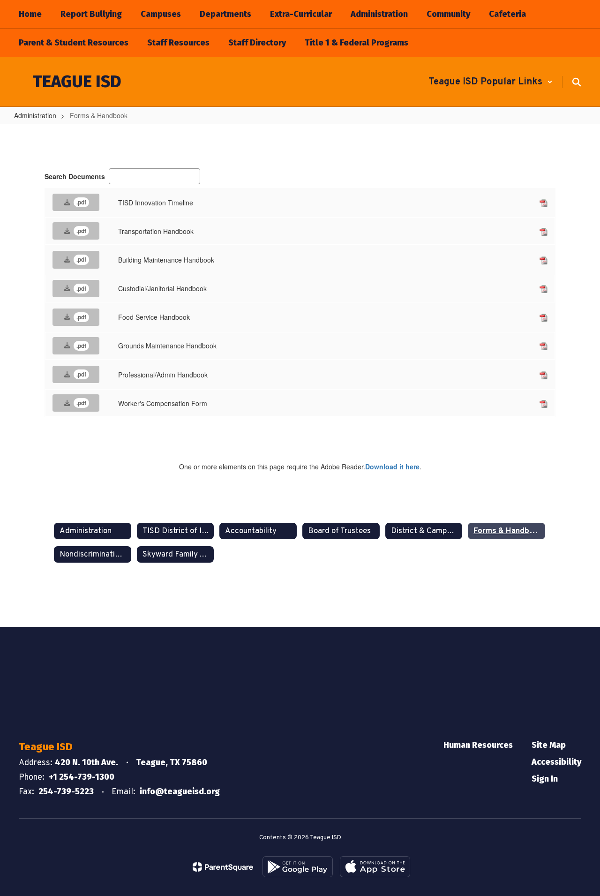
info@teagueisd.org (180, 791)
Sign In (545, 779)
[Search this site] (576, 82)
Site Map (549, 745)
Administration (35, 115)
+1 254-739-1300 (81, 777)
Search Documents (75, 176)
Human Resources (478, 745)
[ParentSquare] (222, 867)
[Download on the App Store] (375, 866)
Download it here (392, 466)
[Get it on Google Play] (297, 866)
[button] (490, 82)
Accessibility (556, 762)
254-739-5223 (66, 791)
